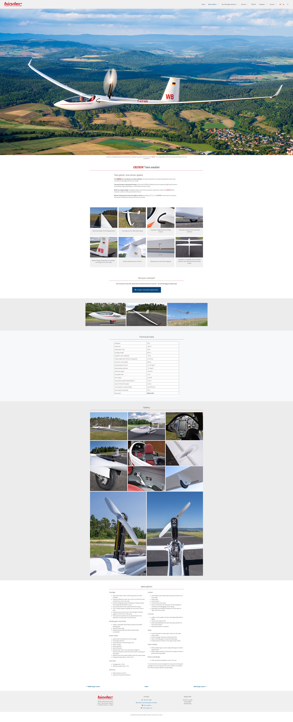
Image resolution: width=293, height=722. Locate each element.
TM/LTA (253, 4)
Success (272, 4)
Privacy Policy (154, 715)
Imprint (148, 715)
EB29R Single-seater (94, 686)
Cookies (160, 715)
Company (262, 4)
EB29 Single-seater (199, 686)
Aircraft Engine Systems (229, 4)
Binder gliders (212, 4)
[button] (288, 4)
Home (203, 4)
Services (243, 4)
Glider (146, 686)
